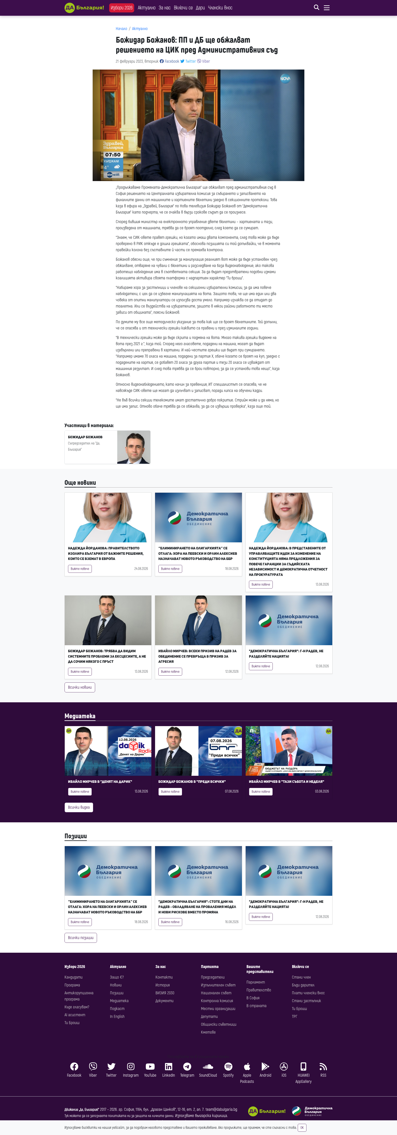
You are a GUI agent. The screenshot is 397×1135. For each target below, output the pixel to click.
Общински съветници (218, 1024)
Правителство (258, 990)
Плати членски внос (308, 993)
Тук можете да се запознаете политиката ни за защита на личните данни (119, 1116)
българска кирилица (211, 1115)
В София (252, 997)
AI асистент (75, 1014)
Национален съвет (216, 993)
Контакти (164, 977)
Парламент (255, 982)
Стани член (301, 977)
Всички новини (80, 687)
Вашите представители (260, 969)
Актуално (146, 8)
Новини (116, 985)
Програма (72, 985)
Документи (164, 1000)
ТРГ (294, 1016)
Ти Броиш (72, 1022)
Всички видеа (79, 807)
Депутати (209, 1016)
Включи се (183, 8)
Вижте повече (80, 569)
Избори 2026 (122, 8)
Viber (205, 61)
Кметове (208, 1032)
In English (117, 1016)
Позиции (76, 836)
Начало (121, 28)
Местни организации (218, 1008)
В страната (256, 1005)
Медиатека (80, 716)
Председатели (213, 977)
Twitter (190, 61)
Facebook (171, 61)
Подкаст (117, 1008)
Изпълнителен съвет (218, 985)
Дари (200, 8)
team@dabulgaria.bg (221, 1109)
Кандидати (74, 977)
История (162, 985)
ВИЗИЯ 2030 (164, 993)
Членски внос (220, 8)
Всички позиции (80, 937)
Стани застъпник (306, 1000)
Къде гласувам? (77, 1007)
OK (302, 1128)
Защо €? (117, 977)
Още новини (80, 483)
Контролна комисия (217, 1000)
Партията (210, 966)
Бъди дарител (303, 985)
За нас (165, 8)
